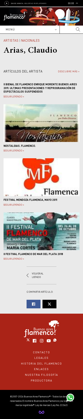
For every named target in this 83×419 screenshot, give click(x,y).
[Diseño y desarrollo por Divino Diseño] (41, 412)
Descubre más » (68, 71)
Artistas (11, 40)
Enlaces (41, 369)
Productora (41, 380)
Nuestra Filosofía (41, 374)
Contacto (41, 352)
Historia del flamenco (41, 363)
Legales (41, 357)
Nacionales (30, 40)
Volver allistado (38, 275)
